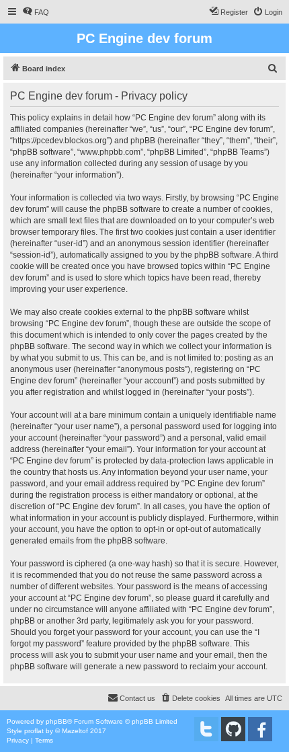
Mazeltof (75, 731)
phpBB (56, 721)
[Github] (233, 729)
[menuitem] (35, 12)
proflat (34, 731)
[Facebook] (260, 729)
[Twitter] (206, 729)
